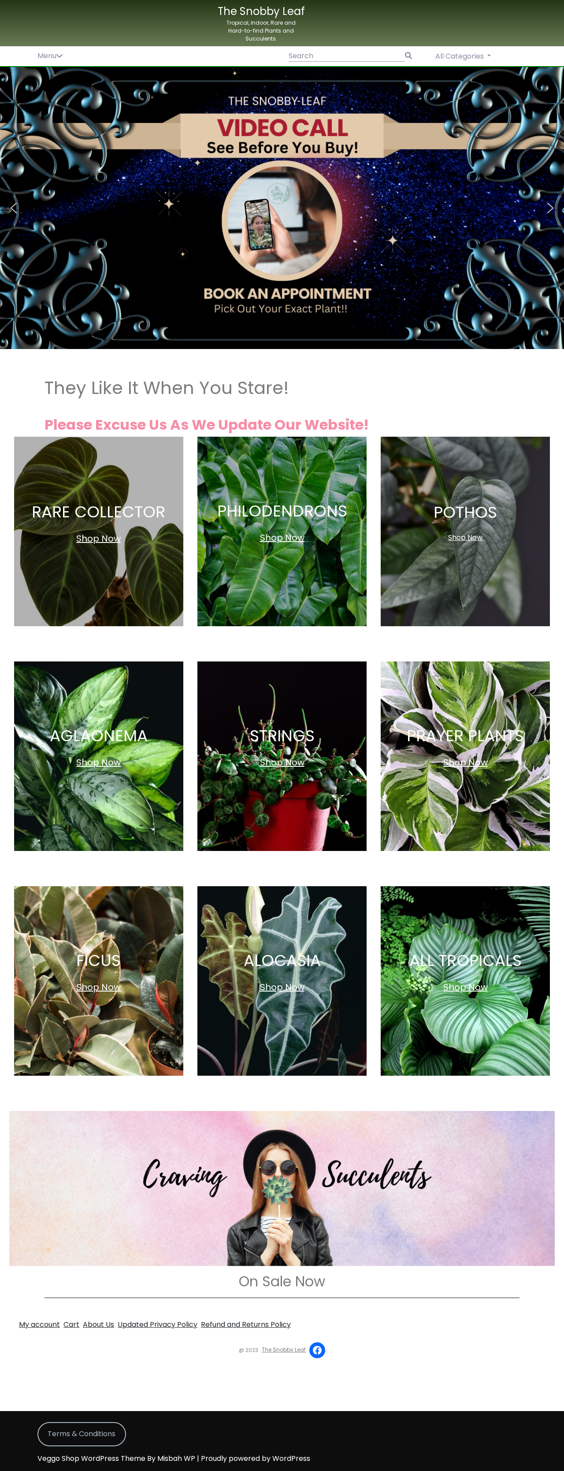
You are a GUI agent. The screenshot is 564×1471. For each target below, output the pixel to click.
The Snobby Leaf (261, 11)
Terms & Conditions (81, 1434)
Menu (46, 56)
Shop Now (98, 538)
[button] (282, 208)
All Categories (460, 56)
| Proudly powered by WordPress (253, 1458)
